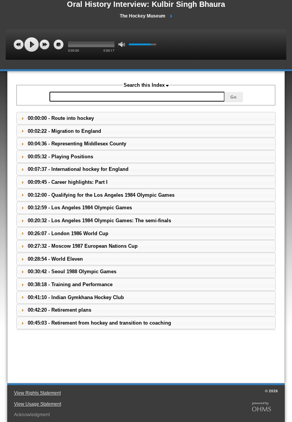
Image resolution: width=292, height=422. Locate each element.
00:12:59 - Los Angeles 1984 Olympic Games (80, 207)
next (44, 44)
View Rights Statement (37, 393)
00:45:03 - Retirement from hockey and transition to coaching (99, 323)
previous (18, 44)
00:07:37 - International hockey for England (78, 169)
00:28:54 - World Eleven (55, 259)
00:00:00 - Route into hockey (61, 118)
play (31, 44)
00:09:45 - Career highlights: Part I (68, 182)
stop (58, 44)
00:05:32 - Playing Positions (60, 156)
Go (233, 97)
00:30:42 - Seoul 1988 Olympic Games (72, 271)
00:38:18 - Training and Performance (70, 284)
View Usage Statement (37, 404)
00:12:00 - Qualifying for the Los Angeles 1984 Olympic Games (101, 195)
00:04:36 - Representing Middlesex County (77, 144)
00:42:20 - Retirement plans (59, 310)
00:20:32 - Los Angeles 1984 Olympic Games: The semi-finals (99, 220)
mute (121, 44)
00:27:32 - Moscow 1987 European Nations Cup (83, 246)
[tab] (146, 118)
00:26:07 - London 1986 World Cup (68, 233)
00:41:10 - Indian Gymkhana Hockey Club (76, 297)
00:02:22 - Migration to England (64, 131)
